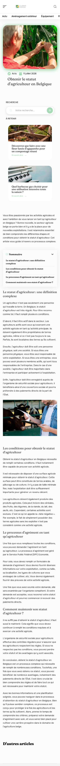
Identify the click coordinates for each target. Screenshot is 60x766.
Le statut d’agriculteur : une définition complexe (25, 262)
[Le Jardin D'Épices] (21, 6)
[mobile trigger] (5, 6)
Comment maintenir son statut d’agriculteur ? (29, 282)
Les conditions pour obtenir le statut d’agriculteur (24, 270)
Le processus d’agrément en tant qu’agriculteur (30, 277)
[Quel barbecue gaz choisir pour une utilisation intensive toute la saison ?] (30, 174)
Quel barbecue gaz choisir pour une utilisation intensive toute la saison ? (30, 189)
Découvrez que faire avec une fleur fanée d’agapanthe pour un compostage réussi (29, 148)
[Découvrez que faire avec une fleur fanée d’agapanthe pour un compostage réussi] (30, 133)
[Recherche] (55, 6)
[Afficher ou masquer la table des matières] (38, 254)
